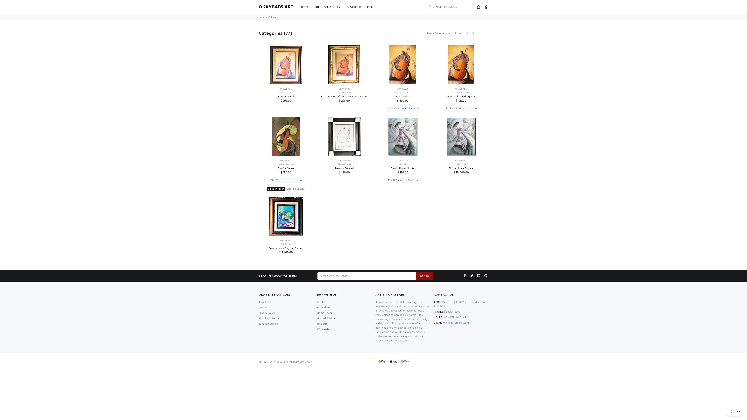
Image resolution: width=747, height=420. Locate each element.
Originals (322, 324)
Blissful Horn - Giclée (403, 168)
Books (320, 302)
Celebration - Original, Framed (286, 248)
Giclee (402, 164)
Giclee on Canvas (295, 189)
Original (461, 164)
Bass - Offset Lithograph (461, 96)
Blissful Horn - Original (461, 168)
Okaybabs (286, 89)
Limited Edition (402, 93)
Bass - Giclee (402, 96)
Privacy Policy (267, 313)
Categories (274, 17)
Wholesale (323, 329)
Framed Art (286, 93)
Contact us (265, 307)
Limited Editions (326, 318)
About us (264, 302)
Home (262, 17)
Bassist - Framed (344, 168)
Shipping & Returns (270, 318)
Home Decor (324, 313)
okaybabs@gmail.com (456, 323)
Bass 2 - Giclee (286, 168)
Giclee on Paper (276, 189)
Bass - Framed (286, 96)
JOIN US (425, 276)
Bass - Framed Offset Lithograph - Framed (344, 96)
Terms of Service (268, 324)
